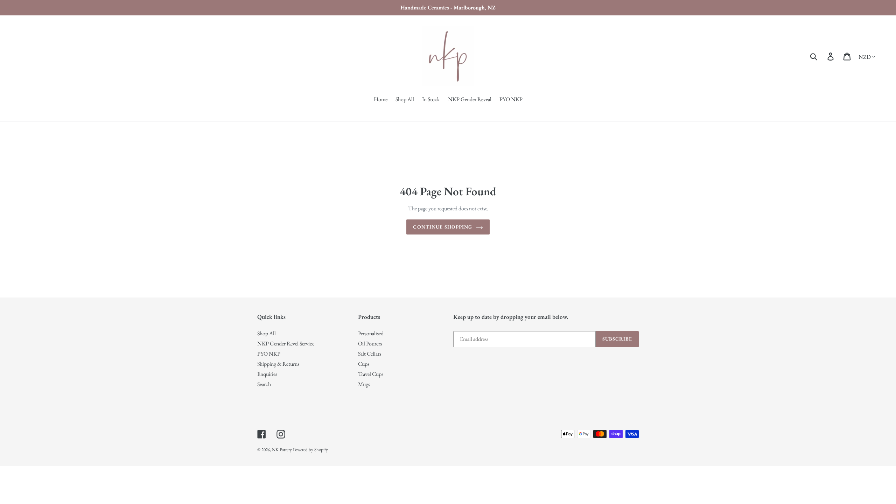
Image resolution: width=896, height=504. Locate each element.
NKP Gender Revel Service (285, 343)
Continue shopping (442, 227)
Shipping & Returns (278, 364)
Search (264, 384)
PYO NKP (268, 353)
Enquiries (267, 374)
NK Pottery (282, 450)
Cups (363, 364)
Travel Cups (370, 374)
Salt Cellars (369, 353)
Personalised (371, 333)
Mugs (364, 384)
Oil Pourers (370, 343)
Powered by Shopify (310, 450)
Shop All (266, 333)
